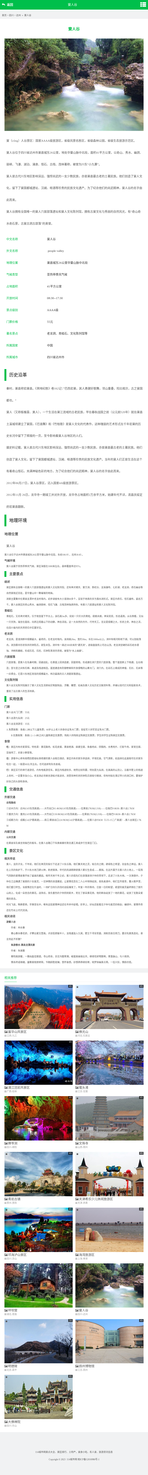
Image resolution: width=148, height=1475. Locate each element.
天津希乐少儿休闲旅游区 (96, 1199)
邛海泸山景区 (17, 1254)
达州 (18, 15)
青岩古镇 (14, 1199)
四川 (11, 15)
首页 (4, 15)
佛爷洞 (12, 1143)
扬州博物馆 (86, 1366)
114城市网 (72, 1459)
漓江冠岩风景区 (19, 1087)
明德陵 (12, 1366)
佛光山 (83, 1031)
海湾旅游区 (86, 1254)
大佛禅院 (14, 1421)
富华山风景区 (17, 1031)
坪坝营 (12, 1310)
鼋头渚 (83, 1087)
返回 (10, 4)
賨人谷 (83, 1310)
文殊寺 (83, 1143)
